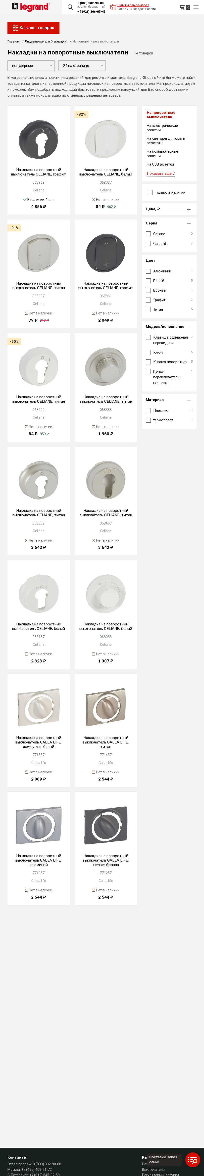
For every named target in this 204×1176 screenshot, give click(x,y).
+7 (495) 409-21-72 (36, 1170)
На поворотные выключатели (161, 114)
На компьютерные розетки (162, 153)
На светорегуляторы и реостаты (166, 140)
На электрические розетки (162, 127)
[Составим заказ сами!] (192, 1159)
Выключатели (153, 1170)
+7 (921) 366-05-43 (91, 11)
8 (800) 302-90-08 (90, 3)
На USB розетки (160, 164)
